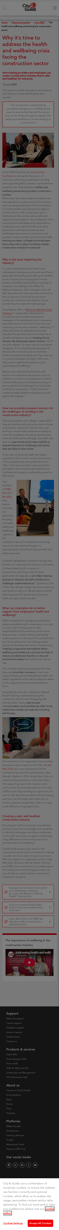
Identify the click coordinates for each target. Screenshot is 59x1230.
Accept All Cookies (40, 1223)
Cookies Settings (13, 1223)
